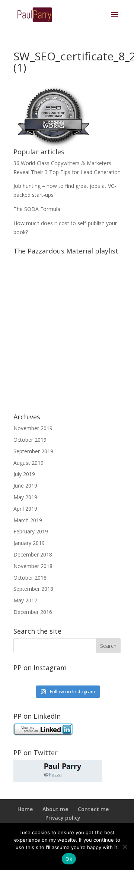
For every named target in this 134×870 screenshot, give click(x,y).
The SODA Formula (36, 208)
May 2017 (25, 600)
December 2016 (32, 611)
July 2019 (24, 473)
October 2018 (30, 577)
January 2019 (29, 542)
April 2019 (25, 508)
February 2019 (30, 531)
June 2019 (25, 485)
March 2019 (27, 520)
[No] (124, 846)
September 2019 (33, 451)
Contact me (93, 809)
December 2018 (32, 554)
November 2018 (32, 566)
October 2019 (30, 439)
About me (55, 809)
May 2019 (25, 497)
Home (25, 809)
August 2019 (28, 462)
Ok (69, 859)
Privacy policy (62, 817)
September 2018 (33, 588)
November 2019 (32, 428)
